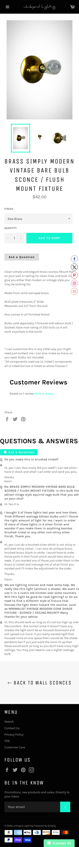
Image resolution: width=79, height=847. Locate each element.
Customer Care (14, 747)
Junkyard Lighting (23, 825)
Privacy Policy (13, 734)
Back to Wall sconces (42, 683)
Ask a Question (22, 257)
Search (9, 721)
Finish (8, 208)
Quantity (10, 228)
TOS (7, 741)
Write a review (44, 393)
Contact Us (12, 728)
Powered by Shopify (45, 825)
